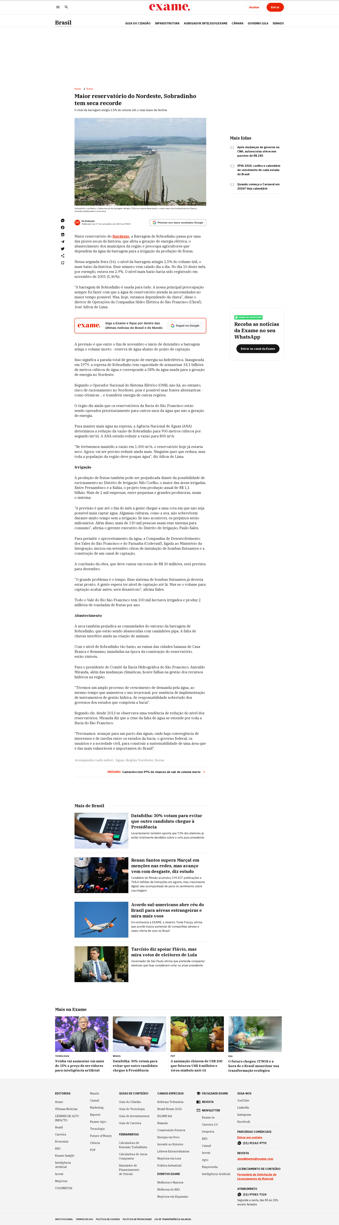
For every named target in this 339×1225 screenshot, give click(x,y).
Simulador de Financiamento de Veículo (129, 1170)
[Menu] (58, 7)
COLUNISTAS (63, 1188)
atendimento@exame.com (255, 1159)
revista (208, 1102)
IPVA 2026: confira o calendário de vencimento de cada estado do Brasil (258, 170)
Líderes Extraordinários (173, 1151)
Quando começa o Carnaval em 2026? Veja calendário (258, 186)
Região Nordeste (139, 760)
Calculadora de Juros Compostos (133, 1156)
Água (119, 760)
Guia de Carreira (130, 1123)
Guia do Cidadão (138, 23)
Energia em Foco (168, 1137)
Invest (59, 1174)
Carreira (60, 1134)
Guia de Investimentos (134, 1116)
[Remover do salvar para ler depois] (63, 263)
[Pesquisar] (66, 7)
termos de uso (84, 1219)
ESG (58, 1148)
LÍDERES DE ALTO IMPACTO (67, 1118)
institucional (64, 1219)
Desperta (208, 1131)
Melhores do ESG (168, 1189)
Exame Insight (64, 1155)
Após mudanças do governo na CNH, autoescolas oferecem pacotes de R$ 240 (258, 151)
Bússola (162, 1123)
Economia (61, 1141)
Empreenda (210, 1167)
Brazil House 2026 (169, 1109)
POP (93, 1150)
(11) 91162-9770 (254, 1143)
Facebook (243, 1121)
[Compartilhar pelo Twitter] (63, 249)
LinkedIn (243, 1107)
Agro (205, 1160)
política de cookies (108, 1219)
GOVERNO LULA (258, 23)
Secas (159, 760)
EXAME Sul (164, 1116)
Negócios (61, 1181)
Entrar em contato (249, 1137)
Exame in (208, 1117)
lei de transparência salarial (172, 1219)
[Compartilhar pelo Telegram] (63, 242)
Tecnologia (97, 1128)
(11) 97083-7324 (254, 1194)
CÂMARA (237, 23)
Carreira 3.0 (210, 1124)
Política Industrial (169, 1165)
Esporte (95, 1114)
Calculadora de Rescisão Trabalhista (133, 1145)
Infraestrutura (167, 23)
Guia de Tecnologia (132, 1109)
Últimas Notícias (66, 1109)
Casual (94, 1100)
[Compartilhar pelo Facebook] (63, 227)
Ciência (95, 1143)
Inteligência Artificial (63, 1165)
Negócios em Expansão (172, 1196)
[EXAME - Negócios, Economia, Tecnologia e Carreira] (169, 7)
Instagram (244, 1114)
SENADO (278, 23)
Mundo (94, 1093)
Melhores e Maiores (170, 1182)
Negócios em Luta (169, 1158)
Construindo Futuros (171, 1130)
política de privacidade (137, 1219)
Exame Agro (98, 1121)
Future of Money (101, 1136)
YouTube (243, 1100)
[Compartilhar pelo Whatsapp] (63, 220)
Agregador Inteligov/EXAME (205, 23)
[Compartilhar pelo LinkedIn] (63, 234)
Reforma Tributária (170, 1102)
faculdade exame (215, 1093)
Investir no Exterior (170, 1144)
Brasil (63, 22)
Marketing (97, 1107)
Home (78, 88)
